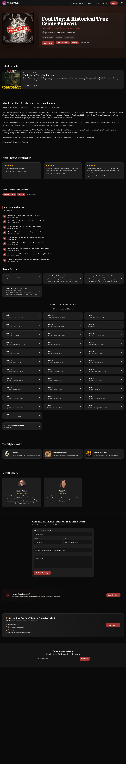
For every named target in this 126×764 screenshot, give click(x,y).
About (105, 3)
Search (82, 3)
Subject (36, 547)
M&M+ (97, 3)
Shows (74, 3)
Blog (90, 3)
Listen (114, 3)
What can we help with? (42, 531)
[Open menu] (122, 3)
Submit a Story (113, 595)
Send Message (43, 573)
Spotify (74, 42)
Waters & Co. (26, 3)
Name (36, 539)
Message (37, 555)
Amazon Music (85, 42)
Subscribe (84, 658)
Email (65, 539)
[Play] (11, 79)
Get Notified (70, 37)
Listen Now (48, 43)
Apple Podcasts (62, 42)
